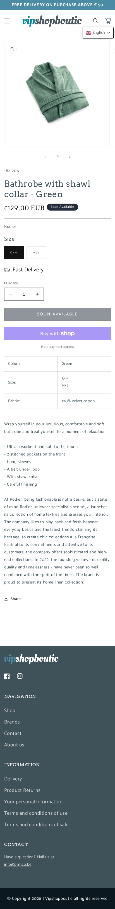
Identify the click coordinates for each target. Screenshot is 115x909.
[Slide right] (70, 157)
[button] (7, 21)
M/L (39, 254)
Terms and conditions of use (36, 813)
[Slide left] (45, 157)
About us (14, 745)
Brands (12, 722)
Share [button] (16, 599)
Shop (9, 711)
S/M (17, 254)
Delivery (13, 779)
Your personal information (33, 802)
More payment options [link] (57, 346)
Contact (12, 733)
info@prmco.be (18, 864)
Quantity (11, 283)
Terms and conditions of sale (36, 825)
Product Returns (22, 790)
